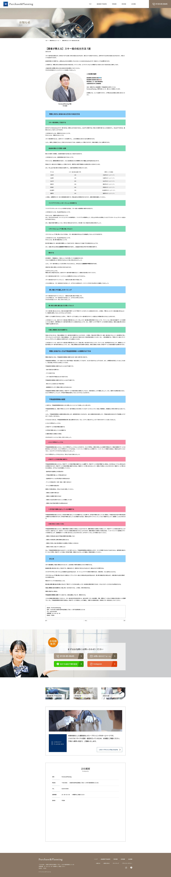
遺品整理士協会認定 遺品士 (94, 77)
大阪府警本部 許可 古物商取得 (94, 83)
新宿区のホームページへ (109, 187)
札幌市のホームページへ (109, 178)
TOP (46, 40)
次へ (125, 620)
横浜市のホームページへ (109, 184)
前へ (46, 620)
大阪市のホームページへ (109, 175)
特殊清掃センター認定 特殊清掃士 (95, 81)
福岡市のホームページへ (109, 193)
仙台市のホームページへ (109, 181)
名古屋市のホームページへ (108, 190)
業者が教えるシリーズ (54, 40)
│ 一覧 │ (85, 620)
